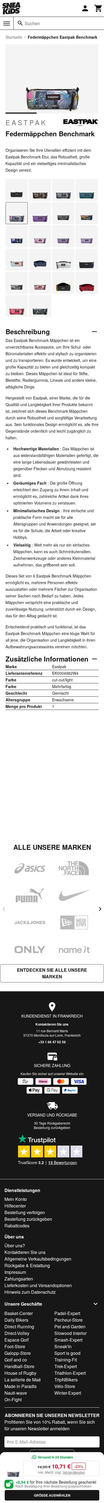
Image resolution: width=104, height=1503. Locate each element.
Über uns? (14, 1245)
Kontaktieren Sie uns (52, 1024)
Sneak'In (63, 1346)
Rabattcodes (16, 1225)
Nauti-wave (15, 1393)
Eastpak (26, 122)
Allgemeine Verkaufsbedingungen (37, 1259)
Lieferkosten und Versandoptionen (38, 1285)
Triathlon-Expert (70, 1373)
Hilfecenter (15, 1206)
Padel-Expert (67, 1313)
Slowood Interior (70, 1333)
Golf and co (15, 1359)
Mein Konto (15, 1199)
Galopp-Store (17, 1353)
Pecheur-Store (68, 1320)
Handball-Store (19, 1366)
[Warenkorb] (98, 8)
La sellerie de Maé (22, 1379)
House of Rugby (20, 1373)
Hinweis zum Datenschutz (30, 1292)
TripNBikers (66, 1379)
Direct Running (19, 1326)
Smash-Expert (68, 1340)
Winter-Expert (67, 1393)
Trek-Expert (65, 1366)
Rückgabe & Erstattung (27, 1265)
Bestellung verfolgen (24, 1212)
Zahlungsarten (18, 1278)
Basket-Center (18, 1313)
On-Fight (13, 1399)
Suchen (32, 23)
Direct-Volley (16, 1333)
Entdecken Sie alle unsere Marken (52, 973)
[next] (100, 909)
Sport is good (67, 1353)
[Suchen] (20, 23)
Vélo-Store (64, 1386)
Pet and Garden (69, 1326)
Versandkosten (74, 1472)
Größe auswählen (52, 1495)
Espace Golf (16, 1340)
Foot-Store (14, 1346)
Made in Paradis (20, 1386)
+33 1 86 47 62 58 (52, 1041)
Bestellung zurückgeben (52, 1127)
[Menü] (6, 23)
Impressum (15, 1272)
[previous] (4, 909)
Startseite (14, 37)
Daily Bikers (16, 1320)
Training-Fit (65, 1359)
